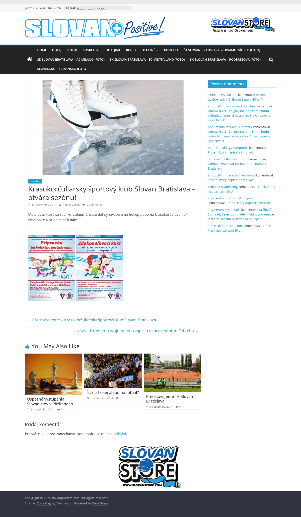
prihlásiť (120, 433)
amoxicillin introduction (225, 226)
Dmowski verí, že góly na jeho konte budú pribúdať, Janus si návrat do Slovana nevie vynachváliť (239, 115)
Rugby (131, 50)
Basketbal (91, 50)
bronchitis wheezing (223, 187)
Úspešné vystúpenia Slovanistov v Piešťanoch (50, 401)
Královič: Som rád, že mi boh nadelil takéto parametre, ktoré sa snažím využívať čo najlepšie (241, 214)
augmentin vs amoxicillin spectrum (234, 198)
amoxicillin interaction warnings (231, 175)
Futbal (72, 50)
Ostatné (148, 50)
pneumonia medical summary (230, 127)
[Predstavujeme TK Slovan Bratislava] (172, 356)
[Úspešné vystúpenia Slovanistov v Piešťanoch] (53, 356)
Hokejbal (113, 50)
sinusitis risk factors (222, 95)
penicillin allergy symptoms (228, 148)
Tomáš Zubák (71, 204)
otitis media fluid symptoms (228, 159)
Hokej (56, 50)
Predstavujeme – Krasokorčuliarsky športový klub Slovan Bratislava (91, 319)
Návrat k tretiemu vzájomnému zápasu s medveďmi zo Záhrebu (137, 330)
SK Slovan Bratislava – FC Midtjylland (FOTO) (147, 59)
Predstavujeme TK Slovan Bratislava (169, 399)
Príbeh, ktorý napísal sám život (230, 152)
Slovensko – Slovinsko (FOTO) (62, 69)
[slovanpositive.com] (30, 59)
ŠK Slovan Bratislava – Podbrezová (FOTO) (225, 59)
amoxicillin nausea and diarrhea (232, 106)
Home (42, 50)
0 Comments (94, 204)
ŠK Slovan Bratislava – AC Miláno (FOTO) (70, 59)
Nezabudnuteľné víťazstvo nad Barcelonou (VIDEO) (99, 10)
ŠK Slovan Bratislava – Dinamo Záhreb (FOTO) (222, 50)
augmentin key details (224, 210)
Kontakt (171, 50)
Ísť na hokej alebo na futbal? (113, 392)
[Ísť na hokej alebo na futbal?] (113, 356)
